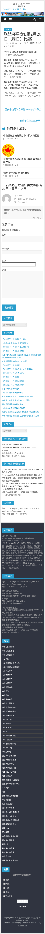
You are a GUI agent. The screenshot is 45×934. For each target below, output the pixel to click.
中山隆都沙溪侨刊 (9, 743)
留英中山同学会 (8, 852)
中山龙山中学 (7, 747)
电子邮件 (6, 249)
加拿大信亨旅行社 (9, 759)
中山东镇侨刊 (7, 683)
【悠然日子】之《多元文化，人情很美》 (18, 369)
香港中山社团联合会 (10, 860)
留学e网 (5, 844)
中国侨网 (5, 659)
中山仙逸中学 (7, 687)
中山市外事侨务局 (9, 707)
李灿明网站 (6, 800)
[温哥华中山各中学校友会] (22, 14)
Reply (38, 217)
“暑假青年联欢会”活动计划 (16, 172)
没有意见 (8, 896)
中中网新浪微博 (8, 647)
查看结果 (22, 906)
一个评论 (25, 43)
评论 (4, 270)
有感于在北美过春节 (31, 120)
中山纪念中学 (7, 727)
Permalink (22, 202)
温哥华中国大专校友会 (11, 812)
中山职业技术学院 (9, 735)
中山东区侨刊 (7, 679)
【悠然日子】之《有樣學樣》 (13, 351)
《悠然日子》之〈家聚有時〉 (13, 385)
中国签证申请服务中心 (11, 663)
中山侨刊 (5, 691)
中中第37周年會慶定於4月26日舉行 (16, 400)
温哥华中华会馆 (8, 808)
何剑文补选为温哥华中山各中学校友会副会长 (22, 160)
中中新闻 (8, 29)
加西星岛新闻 (7, 776)
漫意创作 (5, 828)
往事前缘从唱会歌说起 (11, 388)
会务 (7, 46)
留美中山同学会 (8, 848)
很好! (7, 880)
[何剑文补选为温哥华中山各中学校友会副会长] (8, 145)
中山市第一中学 (8, 715)
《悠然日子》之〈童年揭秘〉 (13, 373)
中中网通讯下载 (8, 655)
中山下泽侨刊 (7, 675)
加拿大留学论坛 (8, 764)
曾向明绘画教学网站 (10, 796)
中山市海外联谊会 (9, 711)
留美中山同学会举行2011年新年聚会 (21, 109)
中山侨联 (5, 695)
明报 (4, 792)
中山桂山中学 (7, 719)
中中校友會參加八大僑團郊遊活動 (15, 343)
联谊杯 (12, 46)
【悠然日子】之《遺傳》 (11, 365)
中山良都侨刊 (7, 739)
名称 (4, 234)
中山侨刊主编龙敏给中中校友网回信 (21, 135)
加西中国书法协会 (9, 772)
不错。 (8, 884)
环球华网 (5, 832)
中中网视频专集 (8, 651)
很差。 (8, 892)
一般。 (8, 888)
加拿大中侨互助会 (9, 755)
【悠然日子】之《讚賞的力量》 (14, 339)
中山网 (4, 731)
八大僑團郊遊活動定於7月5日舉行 (15, 361)
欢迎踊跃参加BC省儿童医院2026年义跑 (17, 396)
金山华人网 (6, 856)
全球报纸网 (6, 751)
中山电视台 (6, 723)
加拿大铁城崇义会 (9, 768)
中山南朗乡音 (7, 699)
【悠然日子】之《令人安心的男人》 (16, 347)
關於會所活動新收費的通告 (12, 404)
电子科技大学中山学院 (11, 836)
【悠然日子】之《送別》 (11, 377)
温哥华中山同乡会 (9, 816)
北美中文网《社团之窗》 (11, 780)
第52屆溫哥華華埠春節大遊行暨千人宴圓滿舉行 (20, 412)
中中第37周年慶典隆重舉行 (12, 392)
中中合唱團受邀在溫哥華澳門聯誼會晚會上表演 (20, 416)
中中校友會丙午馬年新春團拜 (13, 408)
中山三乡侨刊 (7, 671)
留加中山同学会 (8, 840)
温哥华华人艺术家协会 (11, 820)
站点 (4, 261)
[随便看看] (40, 19)
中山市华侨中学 (8, 703)
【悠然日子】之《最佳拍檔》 (13, 381)
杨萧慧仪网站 (7, 804)
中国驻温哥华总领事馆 (11, 667)
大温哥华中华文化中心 (11, 784)
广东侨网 (5, 788)
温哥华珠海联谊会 (9, 824)
